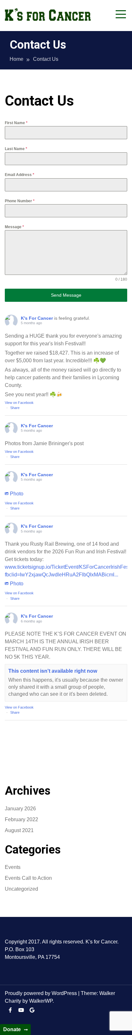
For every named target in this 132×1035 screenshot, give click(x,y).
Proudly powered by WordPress (41, 993)
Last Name (16, 149)
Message (14, 227)
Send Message (66, 295)
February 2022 (21, 819)
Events (13, 867)
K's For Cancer (37, 318)
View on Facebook (19, 403)
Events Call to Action (28, 878)
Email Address (19, 175)
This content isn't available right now (52, 671)
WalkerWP (41, 1001)
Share (15, 408)
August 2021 (19, 830)
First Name (16, 123)
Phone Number (20, 201)
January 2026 (20, 808)
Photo (16, 493)
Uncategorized (21, 889)
